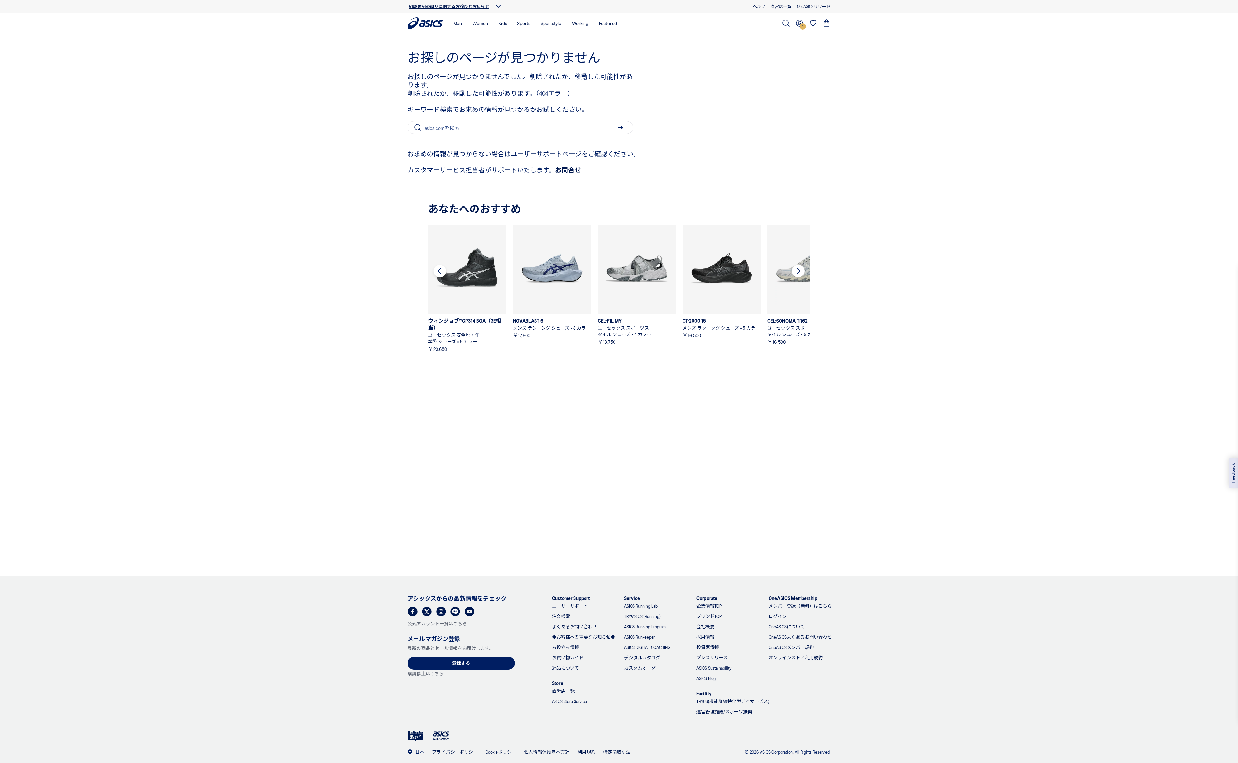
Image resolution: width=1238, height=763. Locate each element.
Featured (608, 23)
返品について (565, 668)
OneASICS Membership (793, 598)
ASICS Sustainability (713, 668)
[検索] (786, 23)
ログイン (778, 616)
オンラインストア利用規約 (796, 657)
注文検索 (561, 616)
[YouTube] (469, 611)
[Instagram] (441, 611)
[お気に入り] (813, 23)
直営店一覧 (563, 691)
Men (457, 23)
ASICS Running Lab (641, 606)
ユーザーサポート (570, 606)
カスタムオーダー (642, 668)
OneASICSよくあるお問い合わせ (800, 637)
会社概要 (705, 626)
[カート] (826, 23)
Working (580, 23)
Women (480, 23)
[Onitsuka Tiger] (416, 736)
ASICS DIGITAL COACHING (647, 647)
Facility (704, 693)
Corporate (706, 598)
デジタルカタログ (642, 657)
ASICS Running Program (645, 626)
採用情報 (705, 637)
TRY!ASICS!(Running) (642, 616)
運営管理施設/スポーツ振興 (724, 711)
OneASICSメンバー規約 (791, 647)
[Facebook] (413, 611)
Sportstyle (551, 23)
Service (632, 598)
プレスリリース (712, 657)
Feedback (1233, 473)
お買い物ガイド (568, 657)
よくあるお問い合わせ (574, 626)
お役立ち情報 (565, 647)
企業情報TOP (709, 606)
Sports (523, 23)
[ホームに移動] (425, 23)
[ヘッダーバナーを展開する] (498, 6)
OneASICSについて (787, 626)
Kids (502, 23)
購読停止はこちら (426, 673)
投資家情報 (707, 647)
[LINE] (455, 611)
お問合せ (568, 170)
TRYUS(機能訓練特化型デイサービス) (732, 701)
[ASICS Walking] (440, 736)
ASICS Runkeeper (639, 637)
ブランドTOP (709, 616)
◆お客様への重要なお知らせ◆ (583, 637)
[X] (427, 611)
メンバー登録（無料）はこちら (800, 606)
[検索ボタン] (620, 127)
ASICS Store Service (569, 701)
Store (557, 683)
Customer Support (571, 598)
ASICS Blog (706, 678)
